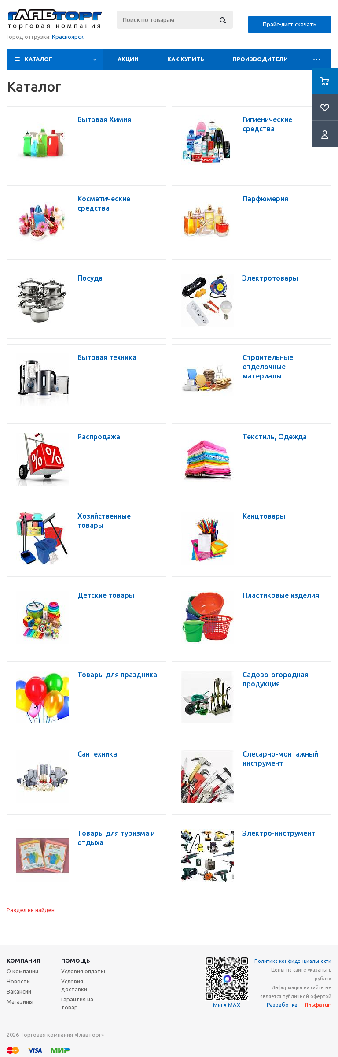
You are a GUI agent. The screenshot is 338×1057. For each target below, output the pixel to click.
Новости (18, 981)
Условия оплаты (83, 971)
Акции (128, 59)
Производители (260, 59)
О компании (22, 971)
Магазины (20, 1001)
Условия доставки (74, 985)
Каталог (38, 59)
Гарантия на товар (77, 1003)
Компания (23, 960)
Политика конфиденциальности (292, 961)
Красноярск (68, 36)
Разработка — (286, 1005)
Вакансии (19, 991)
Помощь (75, 960)
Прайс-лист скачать (289, 24)
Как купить (185, 59)
